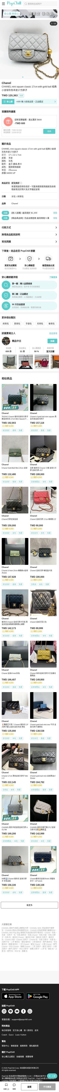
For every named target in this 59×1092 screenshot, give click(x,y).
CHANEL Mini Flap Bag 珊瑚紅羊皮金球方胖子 (20, 933)
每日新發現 (6, 1030)
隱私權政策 (34, 1046)
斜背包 (20, 196)
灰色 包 (8, 937)
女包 (13, 196)
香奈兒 (40, 933)
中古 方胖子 (23, 949)
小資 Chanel (47, 944)
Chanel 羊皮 (10, 940)
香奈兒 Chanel (18, 937)
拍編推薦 (20, 1056)
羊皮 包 (52, 940)
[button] (9, 350)
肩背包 (17, 323)
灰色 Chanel (33, 935)
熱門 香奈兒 (47, 942)
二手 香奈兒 (15, 942)
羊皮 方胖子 (43, 940)
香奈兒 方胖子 (41, 937)
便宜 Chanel (35, 944)
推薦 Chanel (25, 947)
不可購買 (47, 1087)
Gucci (11, 1035)
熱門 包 (10, 951)
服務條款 (23, 1046)
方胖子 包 (5, 942)
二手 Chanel (24, 944)
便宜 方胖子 (47, 947)
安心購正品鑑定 (8, 1056)
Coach (4, 1035)
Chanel (14, 203)
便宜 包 (51, 949)
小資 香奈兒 (36, 942)
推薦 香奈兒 (13, 944)
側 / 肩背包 (28, 1030)
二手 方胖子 (36, 947)
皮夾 (36, 1030)
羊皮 (3, 935)
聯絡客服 (14, 1046)
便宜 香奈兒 (26, 942)
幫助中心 (5, 1046)
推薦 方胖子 (34, 949)
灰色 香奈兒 (21, 935)
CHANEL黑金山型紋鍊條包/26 (16, 930)
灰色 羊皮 (43, 935)
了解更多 (53, 277)
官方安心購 (17, 1030)
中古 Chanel (14, 947)
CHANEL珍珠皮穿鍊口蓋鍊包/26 (42, 930)
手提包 (29, 323)
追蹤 (52, 341)
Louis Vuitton (20, 1035)
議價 (29, 1087)
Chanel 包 (33, 940)
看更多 (29, 905)
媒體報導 (29, 1056)
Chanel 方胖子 (22, 940)
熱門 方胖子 (13, 949)
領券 (49, 131)
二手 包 (43, 949)
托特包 (40, 323)
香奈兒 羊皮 (30, 937)
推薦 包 (24, 951)
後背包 (52, 323)
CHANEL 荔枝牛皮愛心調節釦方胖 (15, 928)
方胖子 (9, 935)
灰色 (53, 933)
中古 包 (17, 951)
